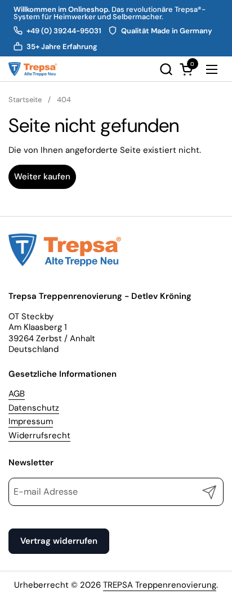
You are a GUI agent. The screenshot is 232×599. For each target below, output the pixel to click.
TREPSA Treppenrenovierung (159, 585)
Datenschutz (33, 407)
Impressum (30, 421)
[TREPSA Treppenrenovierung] (32, 69)
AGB (16, 393)
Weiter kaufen (42, 176)
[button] (166, 69)
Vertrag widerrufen (58, 541)
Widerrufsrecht (39, 435)
